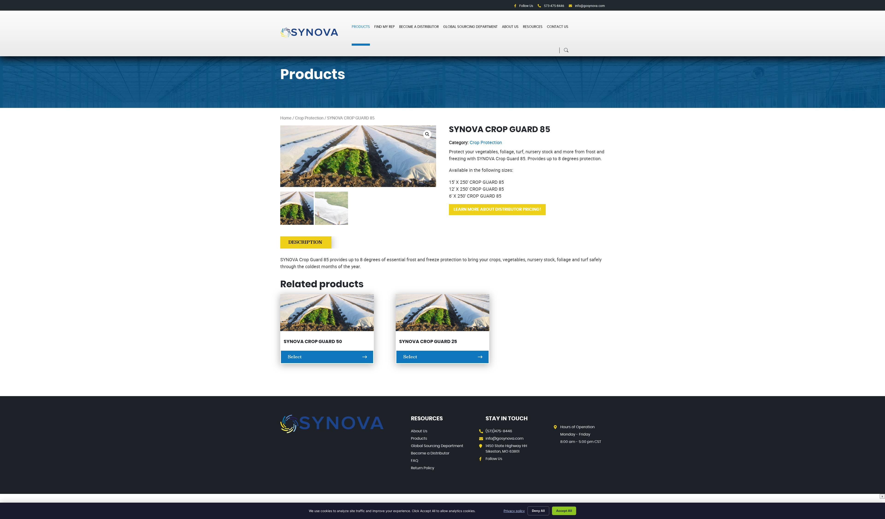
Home (286, 118)
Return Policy (422, 468)
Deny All (538, 511)
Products (361, 27)
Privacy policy (514, 511)
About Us (510, 27)
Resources (533, 27)
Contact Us (557, 27)
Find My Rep (384, 27)
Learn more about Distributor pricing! (497, 210)
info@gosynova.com (589, 5)
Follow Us (526, 5)
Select (295, 356)
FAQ (414, 461)
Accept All (564, 511)
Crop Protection (309, 118)
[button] (427, 134)
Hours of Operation (577, 427)
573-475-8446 (553, 5)
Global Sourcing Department (470, 27)
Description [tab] (305, 242)
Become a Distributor (419, 27)
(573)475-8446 (499, 431)
